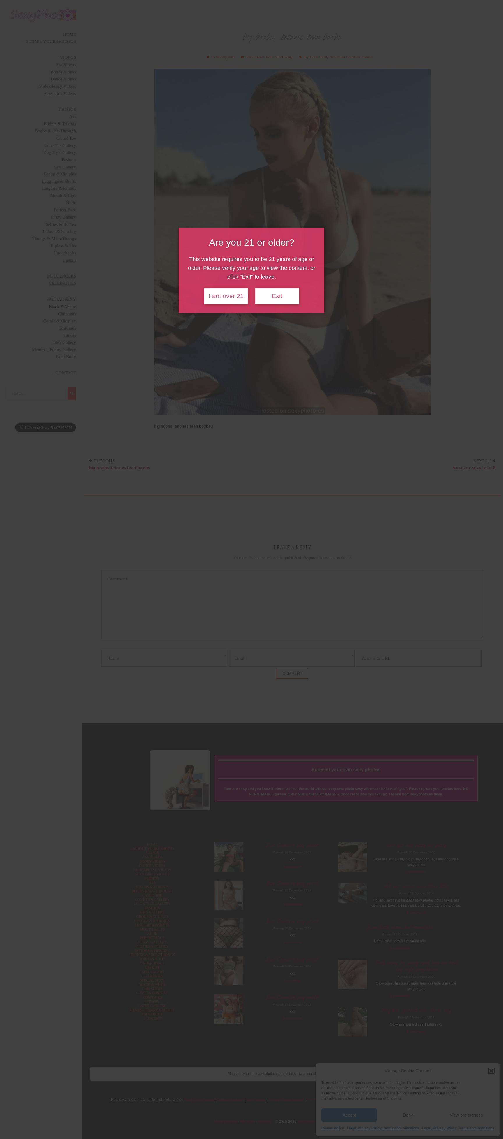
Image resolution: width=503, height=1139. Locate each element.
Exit (277, 296)
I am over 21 (226, 296)
